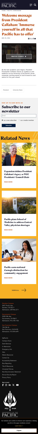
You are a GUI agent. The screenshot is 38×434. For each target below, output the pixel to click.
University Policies (7, 369)
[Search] (35, 5)
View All (15, 290)
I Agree (19, 430)
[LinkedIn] (29, 38)
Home (4, 10)
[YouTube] (18, 385)
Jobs (3, 352)
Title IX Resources (7, 366)
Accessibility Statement (9, 360)
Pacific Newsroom (14, 10)
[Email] (35, 38)
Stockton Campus (8, 303)
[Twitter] (31, 38)
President (6, 90)
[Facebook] (33, 38)
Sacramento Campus (9, 314)
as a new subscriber (10, 120)
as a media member (27, 120)
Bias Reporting (6, 363)
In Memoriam (6, 346)
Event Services (6, 344)
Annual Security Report (9, 375)
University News (17, 90)
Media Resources (7, 355)
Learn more (18, 426)
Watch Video (17, 56)
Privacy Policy (6, 377)
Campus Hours (6, 341)
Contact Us (5, 358)
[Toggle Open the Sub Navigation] (30, 5)
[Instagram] (6, 385)
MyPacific (5, 338)
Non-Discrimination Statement (11, 372)
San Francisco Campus (9, 325)
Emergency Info (7, 349)
